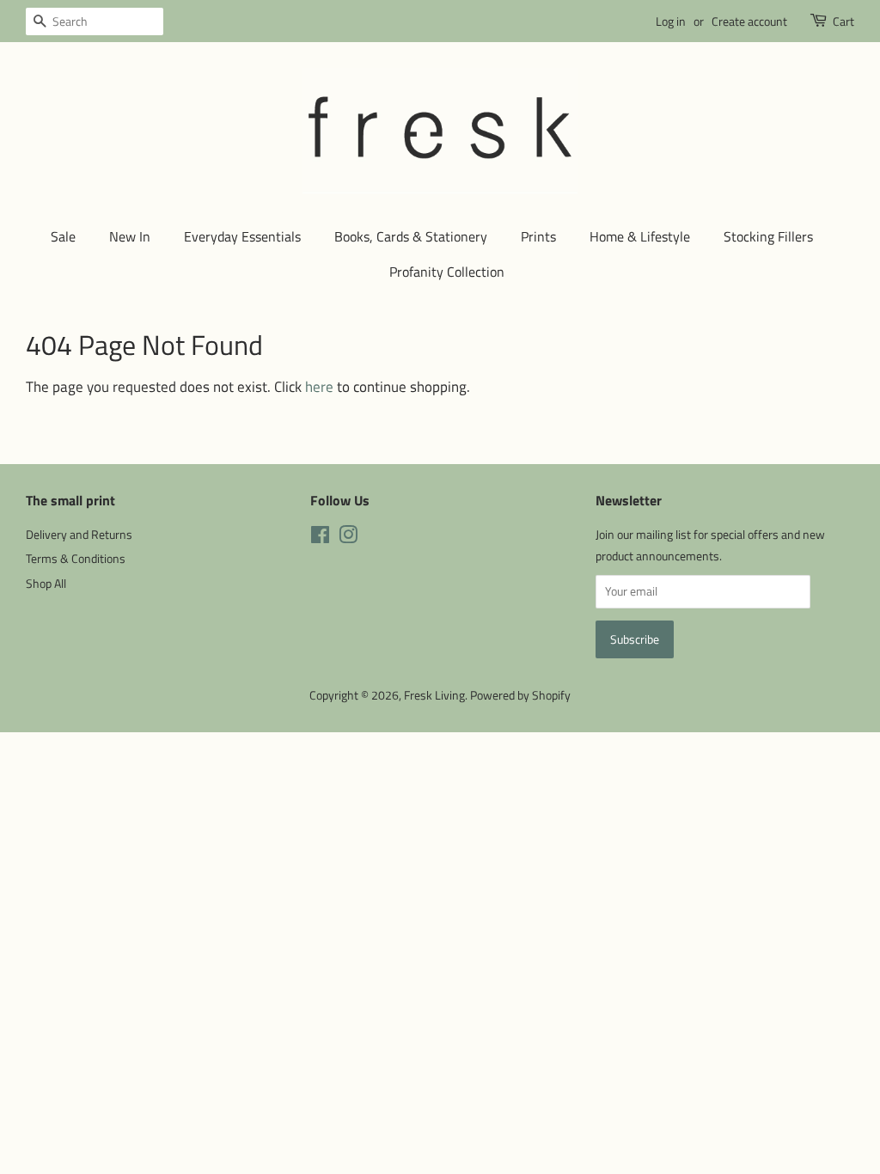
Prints (538, 236)
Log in (671, 21)
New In (129, 236)
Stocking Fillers (768, 236)
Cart (843, 21)
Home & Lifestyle (640, 236)
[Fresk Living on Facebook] (320, 538)
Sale (63, 236)
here (319, 387)
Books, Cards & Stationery (410, 236)
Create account (749, 21)
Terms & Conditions (75, 558)
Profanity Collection (446, 271)
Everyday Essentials (242, 236)
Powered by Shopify (520, 695)
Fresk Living (434, 695)
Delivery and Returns (79, 534)
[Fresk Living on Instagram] (348, 538)
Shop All (46, 583)
